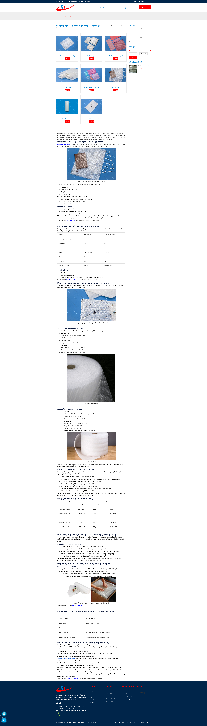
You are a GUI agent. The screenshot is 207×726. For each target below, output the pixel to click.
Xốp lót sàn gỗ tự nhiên (144, 65)
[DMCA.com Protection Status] (58, 714)
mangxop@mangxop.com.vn (67, 708)
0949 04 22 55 (82, 710)
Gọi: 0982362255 (62, 1)
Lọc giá (133, 57)
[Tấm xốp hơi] (115, 75)
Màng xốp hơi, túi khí (127, 694)
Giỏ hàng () (145, 7)
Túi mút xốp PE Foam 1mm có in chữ (91, 119)
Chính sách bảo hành (111, 701)
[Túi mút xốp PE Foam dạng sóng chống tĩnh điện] (115, 43)
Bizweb (94, 722)
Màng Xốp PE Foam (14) (137, 28)
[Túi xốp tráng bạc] (91, 43)
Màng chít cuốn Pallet (128, 700)
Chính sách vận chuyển (110, 694)
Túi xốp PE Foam (67, 87)
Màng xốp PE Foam (127, 691)
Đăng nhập (142, 1)
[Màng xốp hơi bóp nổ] (67, 106)
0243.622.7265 (66, 710)
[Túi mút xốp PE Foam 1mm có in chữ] (91, 106)
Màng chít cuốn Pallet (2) (137, 41)
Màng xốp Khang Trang (143, 693)
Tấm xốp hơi (115, 87)
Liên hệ (124, 8)
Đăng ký (136, 1)
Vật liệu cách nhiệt (127, 697)
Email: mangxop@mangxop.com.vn (80, 1)
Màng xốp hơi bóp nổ (67, 119)
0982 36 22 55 (74, 710)
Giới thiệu (116, 8)
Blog (109, 8)
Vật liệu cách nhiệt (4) (136, 37)
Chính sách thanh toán (112, 691)
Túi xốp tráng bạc (91, 56)
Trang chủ (93, 8)
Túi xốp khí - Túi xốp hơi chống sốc (67, 56)
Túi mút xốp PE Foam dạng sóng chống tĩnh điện (115, 56)
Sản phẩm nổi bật (135, 62)
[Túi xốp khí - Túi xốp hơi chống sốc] (67, 43)
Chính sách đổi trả (111, 698)
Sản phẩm (102, 8)
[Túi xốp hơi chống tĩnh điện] (91, 75)
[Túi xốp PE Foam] (67, 75)
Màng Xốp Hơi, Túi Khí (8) (137, 33)
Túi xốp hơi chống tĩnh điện (91, 87)
